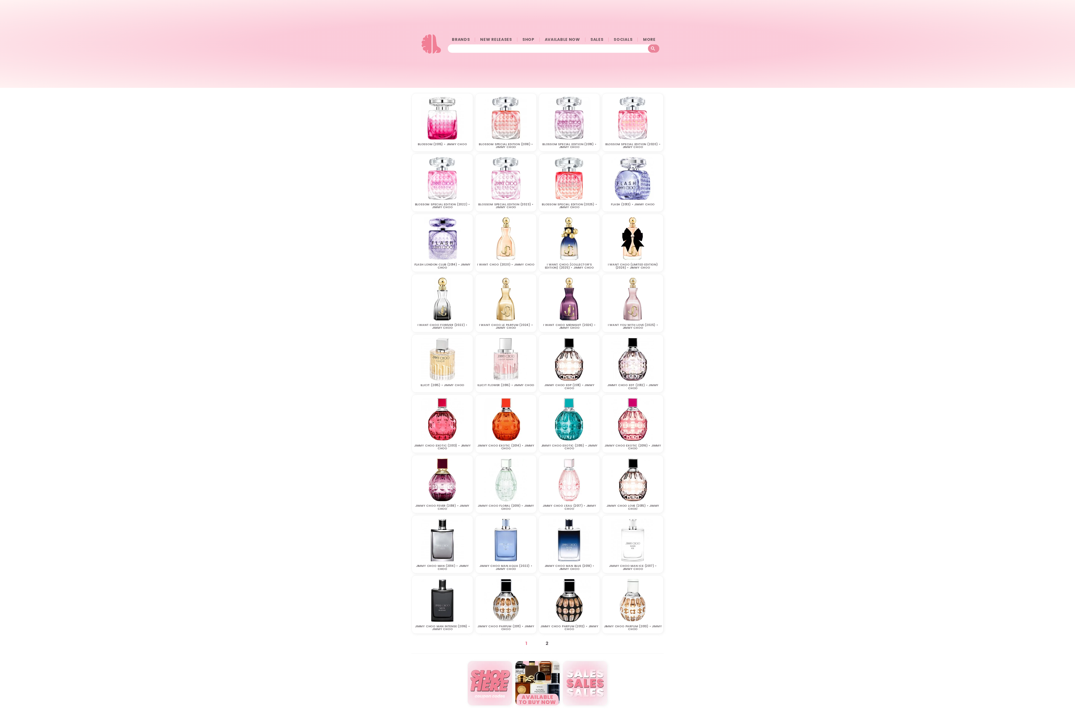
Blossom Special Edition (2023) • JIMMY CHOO (505, 206)
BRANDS (461, 39)
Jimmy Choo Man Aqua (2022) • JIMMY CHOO (505, 567)
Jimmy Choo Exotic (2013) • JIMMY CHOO (442, 447)
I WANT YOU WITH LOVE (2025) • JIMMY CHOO (633, 326)
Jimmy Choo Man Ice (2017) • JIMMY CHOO (632, 567)
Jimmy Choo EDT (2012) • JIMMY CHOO (632, 386)
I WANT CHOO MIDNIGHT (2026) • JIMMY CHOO (569, 326)
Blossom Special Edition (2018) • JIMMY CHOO (506, 145)
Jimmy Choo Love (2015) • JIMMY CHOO (632, 507)
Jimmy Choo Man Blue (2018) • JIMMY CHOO (569, 567)
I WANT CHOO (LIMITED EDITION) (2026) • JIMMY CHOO (633, 266)
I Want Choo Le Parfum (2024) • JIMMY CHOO (506, 326)
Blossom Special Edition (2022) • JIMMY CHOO (442, 206)
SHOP (528, 39)
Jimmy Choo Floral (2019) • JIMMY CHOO (506, 507)
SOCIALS (623, 39)
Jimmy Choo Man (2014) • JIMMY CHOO (442, 567)
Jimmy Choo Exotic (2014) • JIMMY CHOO (505, 447)
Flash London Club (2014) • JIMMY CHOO (442, 266)
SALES (597, 39)
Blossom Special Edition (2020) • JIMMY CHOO (632, 145)
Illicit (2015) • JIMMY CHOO (442, 385)
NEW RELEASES (496, 39)
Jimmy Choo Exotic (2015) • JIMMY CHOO (569, 447)
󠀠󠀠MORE (649, 39)
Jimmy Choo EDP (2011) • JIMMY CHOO (569, 386)
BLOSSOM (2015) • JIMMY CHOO (442, 144)
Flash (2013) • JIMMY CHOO (633, 204)
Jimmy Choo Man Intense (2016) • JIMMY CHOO (442, 628)
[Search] (654, 48)
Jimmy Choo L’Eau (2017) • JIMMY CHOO (569, 507)
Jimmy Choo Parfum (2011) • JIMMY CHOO (505, 628)
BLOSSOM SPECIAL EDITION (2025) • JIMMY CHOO (569, 206)
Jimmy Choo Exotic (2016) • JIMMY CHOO (632, 447)
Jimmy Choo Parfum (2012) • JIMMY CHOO (569, 628)
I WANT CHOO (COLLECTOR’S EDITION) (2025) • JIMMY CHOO (569, 266)
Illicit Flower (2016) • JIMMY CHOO (505, 385)
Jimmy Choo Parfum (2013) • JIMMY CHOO (633, 628)
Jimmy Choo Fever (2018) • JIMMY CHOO (442, 507)
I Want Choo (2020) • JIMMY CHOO (505, 264)
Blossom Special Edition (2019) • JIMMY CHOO (569, 145)
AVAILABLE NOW (562, 39)
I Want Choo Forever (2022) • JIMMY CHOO (442, 326)
